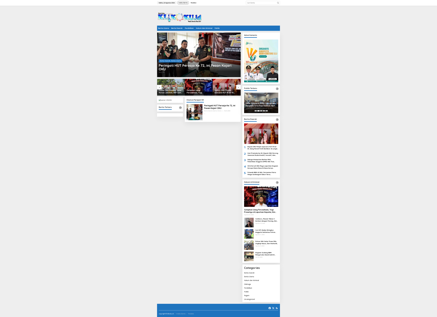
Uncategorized (249, 299)
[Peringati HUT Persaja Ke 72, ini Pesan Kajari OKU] (204, 113)
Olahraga (247, 284)
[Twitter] (273, 308)
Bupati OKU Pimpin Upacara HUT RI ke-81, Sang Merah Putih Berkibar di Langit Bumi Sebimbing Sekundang (226, 91)
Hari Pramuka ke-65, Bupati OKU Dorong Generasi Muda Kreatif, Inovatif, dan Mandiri (263, 154)
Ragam (246, 295)
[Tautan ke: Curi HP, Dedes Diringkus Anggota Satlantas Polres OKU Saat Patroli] (249, 234)
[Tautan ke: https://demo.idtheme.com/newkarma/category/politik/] (277, 88)
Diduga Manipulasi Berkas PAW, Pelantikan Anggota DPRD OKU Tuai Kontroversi (261, 161)
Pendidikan (248, 288)
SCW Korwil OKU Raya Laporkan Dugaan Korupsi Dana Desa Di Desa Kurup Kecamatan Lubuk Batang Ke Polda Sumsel (263, 167)
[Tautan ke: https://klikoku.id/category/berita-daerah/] (277, 119)
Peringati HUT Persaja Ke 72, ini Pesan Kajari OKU (195, 67)
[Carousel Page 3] (261, 110)
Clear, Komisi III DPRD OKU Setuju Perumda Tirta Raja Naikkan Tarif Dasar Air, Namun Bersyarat (260, 104)
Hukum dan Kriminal (251, 280)
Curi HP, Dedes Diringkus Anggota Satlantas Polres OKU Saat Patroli (265, 231)
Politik (246, 292)
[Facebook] (269, 308)
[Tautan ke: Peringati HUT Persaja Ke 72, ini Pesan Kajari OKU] (199, 55)
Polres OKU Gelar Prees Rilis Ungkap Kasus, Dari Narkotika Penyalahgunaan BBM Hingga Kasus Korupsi (266, 242)
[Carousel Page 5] (267, 110)
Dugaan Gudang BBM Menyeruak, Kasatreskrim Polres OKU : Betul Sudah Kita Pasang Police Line (266, 254)
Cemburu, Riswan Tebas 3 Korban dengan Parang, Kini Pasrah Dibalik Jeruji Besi (266, 220)
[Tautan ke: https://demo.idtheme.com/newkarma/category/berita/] (180, 107)
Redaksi (191, 314)
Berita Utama (176, 61)
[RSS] (276, 308)
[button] (278, 3)
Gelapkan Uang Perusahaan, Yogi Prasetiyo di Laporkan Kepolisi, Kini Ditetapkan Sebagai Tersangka (197, 91)
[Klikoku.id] (180, 16)
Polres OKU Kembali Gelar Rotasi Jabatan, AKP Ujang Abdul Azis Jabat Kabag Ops (170, 91)
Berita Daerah (165, 61)
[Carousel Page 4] (264, 110)
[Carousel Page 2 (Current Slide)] (258, 110)
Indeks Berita (180, 314)
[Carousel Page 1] (256, 110)
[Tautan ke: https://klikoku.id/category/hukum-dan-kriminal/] (277, 182)
